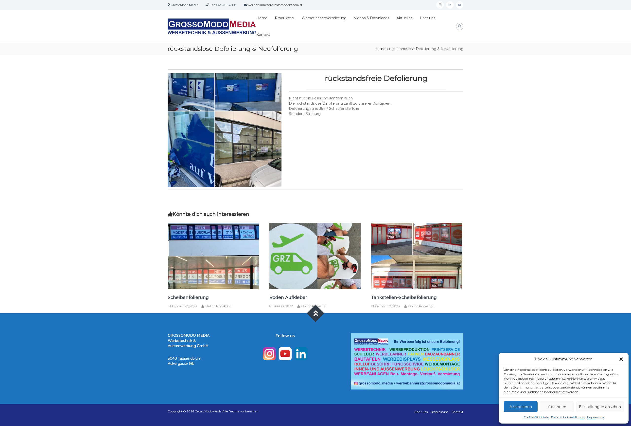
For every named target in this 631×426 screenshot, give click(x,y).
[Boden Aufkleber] (315, 256)
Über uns (427, 18)
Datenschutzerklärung (568, 417)
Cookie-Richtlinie (536, 417)
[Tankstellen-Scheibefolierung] (416, 256)
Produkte (283, 18)
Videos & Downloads (371, 18)
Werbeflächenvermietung (324, 18)
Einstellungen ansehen (600, 406)
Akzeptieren (520, 406)
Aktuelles (404, 18)
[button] (621, 359)
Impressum (595, 417)
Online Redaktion (218, 306)
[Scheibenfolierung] (213, 256)
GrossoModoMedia (208, 411)
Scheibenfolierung (188, 297)
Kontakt (263, 34)
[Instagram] (440, 5)
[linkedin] (450, 5)
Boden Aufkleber (288, 297)
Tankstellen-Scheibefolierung (404, 297)
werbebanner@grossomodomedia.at (274, 5)
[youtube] (459, 5)
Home (261, 18)
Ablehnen (557, 406)
